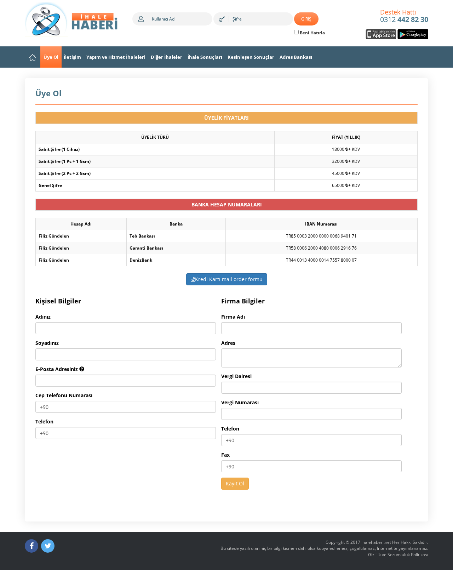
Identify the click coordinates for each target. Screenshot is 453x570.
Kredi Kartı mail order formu (229, 279)
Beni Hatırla (312, 33)
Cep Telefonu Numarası (63, 395)
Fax (225, 454)
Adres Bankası (296, 57)
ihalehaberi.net (376, 542)
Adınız (43, 316)
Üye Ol (51, 57)
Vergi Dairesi (236, 376)
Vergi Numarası (240, 402)
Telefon (44, 421)
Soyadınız (47, 343)
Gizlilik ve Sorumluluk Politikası (398, 555)
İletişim (72, 57)
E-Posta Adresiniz (57, 369)
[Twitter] (48, 546)
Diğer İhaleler (166, 57)
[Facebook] (31, 546)
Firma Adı (233, 316)
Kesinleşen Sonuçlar (251, 57)
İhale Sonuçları (205, 57)
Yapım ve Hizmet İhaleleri (115, 57)
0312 (404, 16)
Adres (228, 343)
